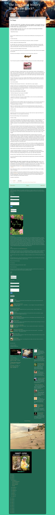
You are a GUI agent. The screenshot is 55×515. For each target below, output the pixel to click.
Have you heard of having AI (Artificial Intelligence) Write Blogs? (40, 406)
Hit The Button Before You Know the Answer (40, 364)
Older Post (42, 185)
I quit (23, 182)
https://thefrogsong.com (23, 248)
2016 (12, 508)
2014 (12, 511)
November (13, 487)
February (13, 494)
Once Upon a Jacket (17, 333)
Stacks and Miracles (15, 484)
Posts (12, 209)
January (13, 496)
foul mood (20, 182)
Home (27, 185)
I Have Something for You (40, 390)
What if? (34, 182)
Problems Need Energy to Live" (18, 303)
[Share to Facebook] (20, 180)
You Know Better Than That (39, 384)
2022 (12, 499)
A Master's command (16, 182)
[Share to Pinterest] (21, 180)
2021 (12, 500)
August (13, 491)
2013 (12, 512)
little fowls (26, 182)
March (13, 493)
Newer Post (12, 185)
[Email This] (18, 180)
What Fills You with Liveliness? (18, 329)
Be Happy (13, 485)
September (14, 490)
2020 (12, 502)
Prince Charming (30, 182)
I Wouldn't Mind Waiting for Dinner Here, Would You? (15, 363)
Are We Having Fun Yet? (15, 481)
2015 (12, 509)
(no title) (15, 299)
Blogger (29, 420)
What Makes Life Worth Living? (15, 308)
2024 (12, 478)
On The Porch (12, 365)
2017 (12, 506)
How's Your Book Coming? (18, 316)
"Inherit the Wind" (16, 320)
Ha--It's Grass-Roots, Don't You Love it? (40, 413)
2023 (12, 497)
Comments (12, 15)
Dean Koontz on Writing (41, 378)
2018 (12, 505)
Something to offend (40, 356)
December (13, 480)
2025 (12, 477)
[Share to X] (19, 180)
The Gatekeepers (16, 338)
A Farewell (11, 358)
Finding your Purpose (15, 482)
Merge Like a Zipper (13, 360)
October (13, 488)
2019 (12, 503)
